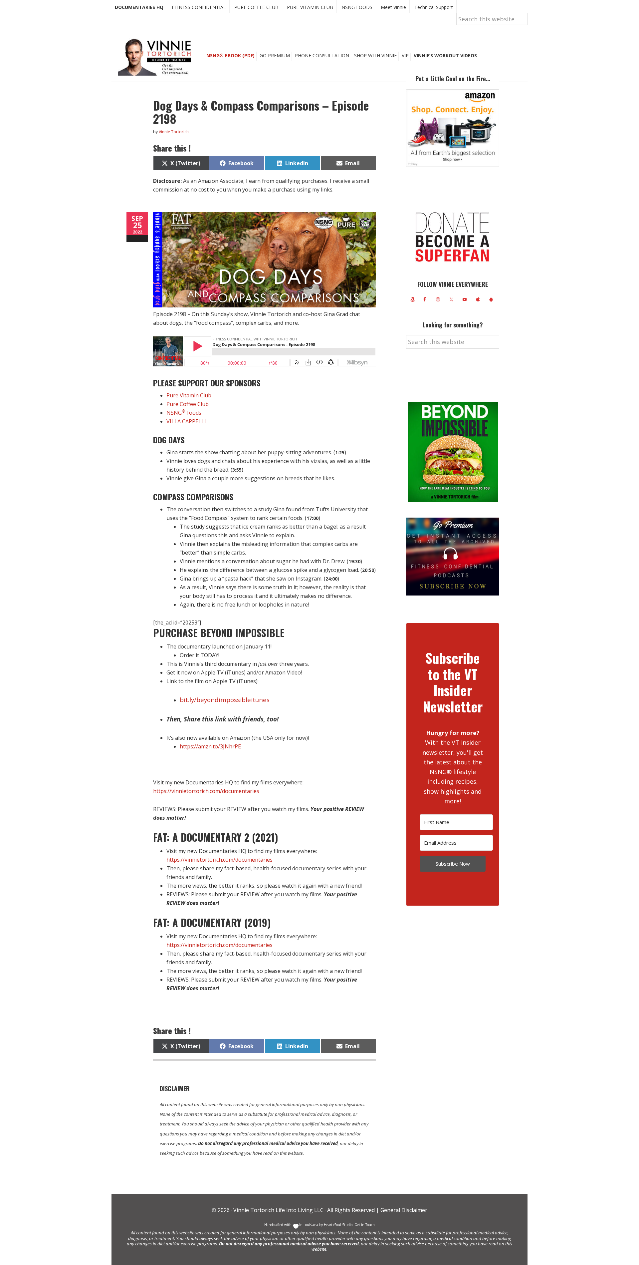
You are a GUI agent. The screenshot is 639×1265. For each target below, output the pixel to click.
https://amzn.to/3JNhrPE (210, 746)
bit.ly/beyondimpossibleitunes (225, 699)
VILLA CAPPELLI (186, 421)
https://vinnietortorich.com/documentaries (206, 791)
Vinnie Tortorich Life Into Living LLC (278, 1210)
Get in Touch (364, 1224)
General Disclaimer (403, 1210)
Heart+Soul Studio (337, 1224)
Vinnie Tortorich (157, 57)
